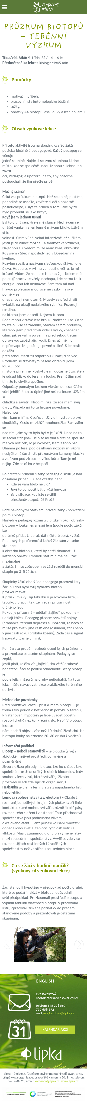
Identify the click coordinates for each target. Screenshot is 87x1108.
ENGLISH (45, 981)
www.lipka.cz (70, 1081)
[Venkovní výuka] (46, 8)
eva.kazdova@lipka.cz (58, 1013)
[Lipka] (44, 1055)
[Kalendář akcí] (19, 1038)
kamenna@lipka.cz (47, 1081)
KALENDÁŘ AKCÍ (55, 1030)
